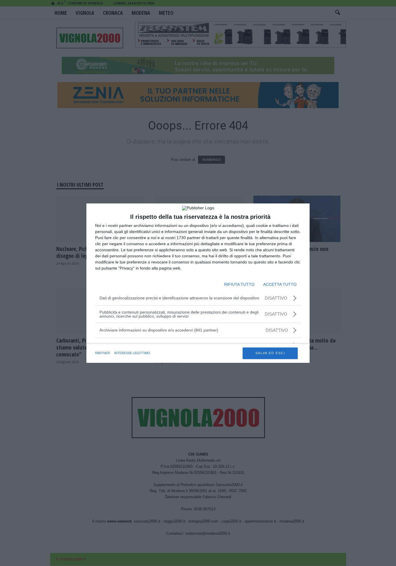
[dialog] (198, 283)
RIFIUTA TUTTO (239, 284)
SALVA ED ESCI (270, 353)
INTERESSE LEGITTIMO (132, 353)
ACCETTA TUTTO (280, 284)
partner (102, 353)
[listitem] (198, 330)
